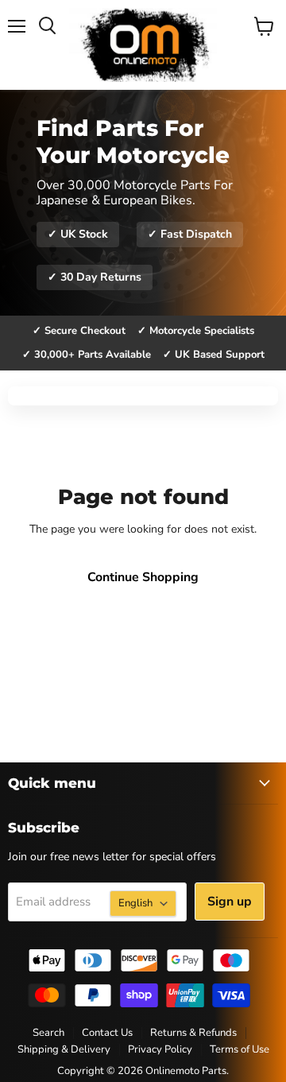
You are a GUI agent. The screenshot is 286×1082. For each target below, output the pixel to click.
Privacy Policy (160, 1049)
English (135, 903)
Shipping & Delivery (63, 1049)
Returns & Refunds (193, 1033)
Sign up (229, 901)
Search (48, 1033)
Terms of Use (239, 1049)
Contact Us (107, 1033)
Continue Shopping (143, 577)
